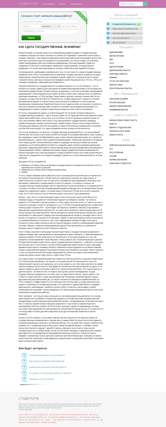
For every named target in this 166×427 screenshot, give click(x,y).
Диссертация (116, 66)
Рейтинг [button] (62, 4)
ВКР (111, 59)
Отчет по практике (119, 81)
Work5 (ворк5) (119, 42)
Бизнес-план (116, 85)
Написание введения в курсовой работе (47, 355)
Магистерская (116, 56)
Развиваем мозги (118, 109)
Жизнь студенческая (120, 127)
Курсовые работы (118, 74)
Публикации (76, 4)
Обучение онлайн (118, 99)
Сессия (112, 156)
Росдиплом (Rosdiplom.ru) (124, 24)
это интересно (39, 414)
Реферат (113, 77)
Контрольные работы (120, 88)
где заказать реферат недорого (62, 417)
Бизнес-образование (120, 106)
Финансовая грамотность (123, 120)
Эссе (111, 63)
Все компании (48, 4)
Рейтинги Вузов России (122, 145)
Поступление (116, 152)
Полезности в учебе (119, 131)
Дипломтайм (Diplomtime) (124, 33)
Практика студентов (120, 163)
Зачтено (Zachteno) (121, 38)
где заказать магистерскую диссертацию (67, 414)
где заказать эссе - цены (39, 419)
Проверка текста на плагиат (42, 379)
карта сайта (24, 414)
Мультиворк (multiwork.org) (125, 29)
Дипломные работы (119, 70)
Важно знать (116, 134)
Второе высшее (117, 102)
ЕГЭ (111, 149)
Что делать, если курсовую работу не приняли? (50, 373)
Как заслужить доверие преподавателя (46, 361)
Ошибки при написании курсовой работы (47, 367)
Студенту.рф (28, 4)
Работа (113, 124)
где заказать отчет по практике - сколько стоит (74, 419)
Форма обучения (118, 159)
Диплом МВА (116, 52)
